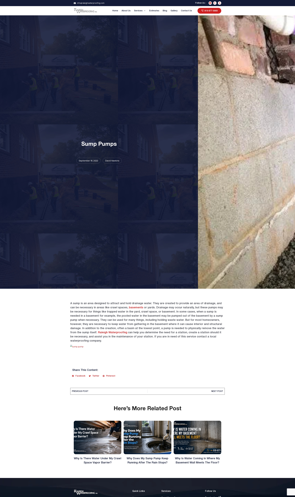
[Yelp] (219, 3)
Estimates (154, 11)
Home (115, 11)
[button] (78, 376)
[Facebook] (210, 3)
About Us (126, 11)
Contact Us (186, 11)
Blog (165, 11)
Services (138, 11)
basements (136, 307)
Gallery (174, 11)
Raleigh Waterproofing (112, 332)
